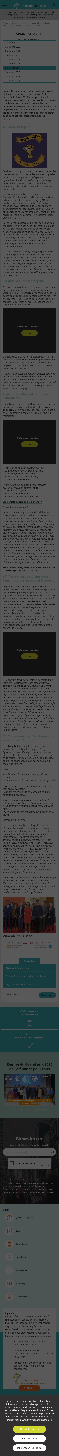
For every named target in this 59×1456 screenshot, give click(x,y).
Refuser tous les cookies (29, 1447)
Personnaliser (29, 1438)
